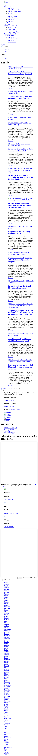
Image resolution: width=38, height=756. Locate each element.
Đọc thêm (10, 88)
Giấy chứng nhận (12, 31)
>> (12, 388)
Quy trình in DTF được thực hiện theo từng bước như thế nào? (20, 97)
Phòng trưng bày (12, 29)
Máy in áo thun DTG (14, 10)
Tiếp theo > (8, 388)
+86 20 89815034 (9, 406)
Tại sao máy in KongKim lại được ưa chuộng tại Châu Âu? (20, 150)
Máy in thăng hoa (13, 18)
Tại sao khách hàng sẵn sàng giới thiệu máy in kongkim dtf (20, 287)
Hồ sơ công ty (12, 27)
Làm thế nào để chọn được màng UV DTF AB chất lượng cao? (20, 340)
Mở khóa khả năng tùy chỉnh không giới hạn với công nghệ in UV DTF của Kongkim (19, 205)
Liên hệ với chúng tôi (10, 34)
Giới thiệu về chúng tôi (10, 26)
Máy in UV (11, 21)
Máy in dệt (11, 19)
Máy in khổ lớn (12, 42)
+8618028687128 (9, 400)
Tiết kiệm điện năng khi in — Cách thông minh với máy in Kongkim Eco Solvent (20, 367)
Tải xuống (7, 24)
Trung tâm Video (9, 35)
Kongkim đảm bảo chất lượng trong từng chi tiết (19, 232)
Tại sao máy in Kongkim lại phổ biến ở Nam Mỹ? (19, 124)
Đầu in (10, 13)
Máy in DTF (11, 8)
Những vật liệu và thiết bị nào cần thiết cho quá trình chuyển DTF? (20, 73)
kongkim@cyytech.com (15, 409)
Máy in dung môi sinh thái (15, 11)
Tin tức (6, 23)
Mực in (10, 15)
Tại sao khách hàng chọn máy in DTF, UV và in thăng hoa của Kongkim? (20, 260)
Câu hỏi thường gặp (13, 32)
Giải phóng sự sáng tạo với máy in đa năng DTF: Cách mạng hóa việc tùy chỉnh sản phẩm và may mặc (20, 312)
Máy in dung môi (12, 16)
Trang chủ (7, 5)
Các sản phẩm (8, 7)
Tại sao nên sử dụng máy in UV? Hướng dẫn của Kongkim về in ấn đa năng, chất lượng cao (20, 177)
